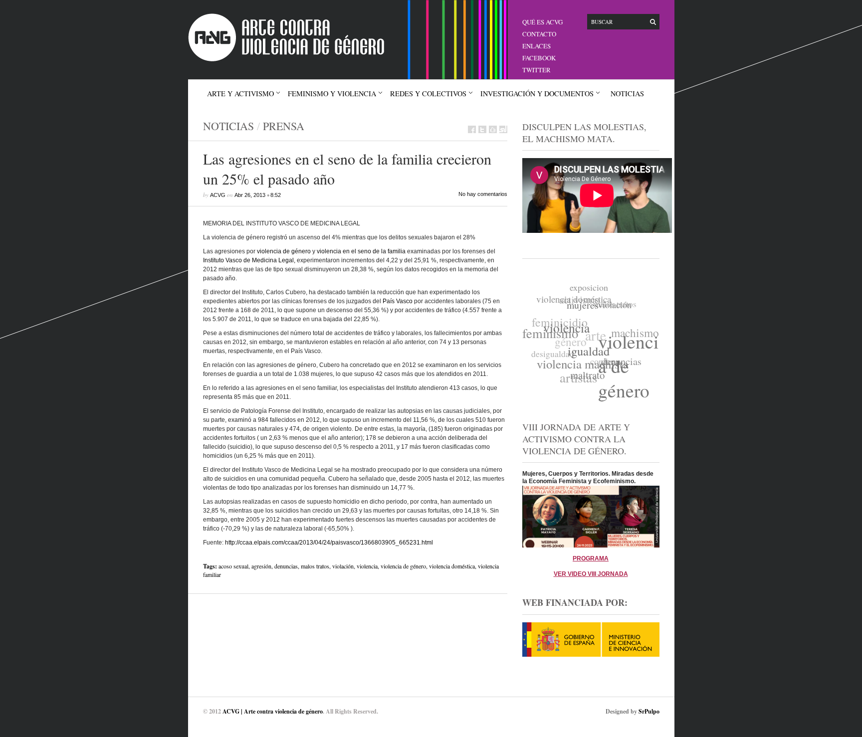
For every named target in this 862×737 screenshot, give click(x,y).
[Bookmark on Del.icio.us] (493, 129)
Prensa (283, 126)
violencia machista (580, 363)
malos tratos (315, 566)
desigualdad (551, 350)
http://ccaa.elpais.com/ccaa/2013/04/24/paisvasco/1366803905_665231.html (329, 542)
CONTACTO (539, 33)
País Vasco (398, 301)
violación (343, 566)
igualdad (586, 354)
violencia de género (284, 251)
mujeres (584, 307)
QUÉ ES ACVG (542, 21)
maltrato (584, 376)
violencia (367, 566)
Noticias (627, 93)
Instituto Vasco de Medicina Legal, (249, 260)
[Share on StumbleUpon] (503, 129)
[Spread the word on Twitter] (482, 129)
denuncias (286, 566)
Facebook (539, 57)
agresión (261, 566)
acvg (217, 195)
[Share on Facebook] (472, 129)
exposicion (592, 288)
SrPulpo (649, 711)
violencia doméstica (452, 566)
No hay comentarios (482, 194)
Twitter (536, 69)
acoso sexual (233, 566)
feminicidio (561, 318)
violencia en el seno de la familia (361, 251)
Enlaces (536, 45)
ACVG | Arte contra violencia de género (272, 711)
